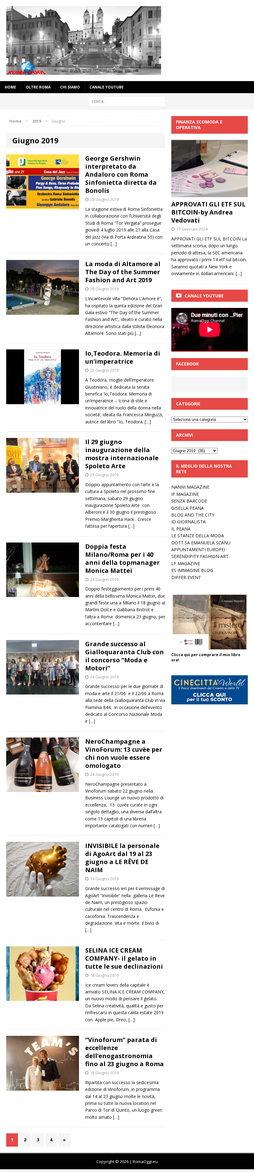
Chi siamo (70, 87)
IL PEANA (180, 529)
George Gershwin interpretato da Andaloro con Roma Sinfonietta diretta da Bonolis (121, 174)
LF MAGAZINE (185, 563)
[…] (114, 244)
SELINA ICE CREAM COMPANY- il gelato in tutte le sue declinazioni (124, 958)
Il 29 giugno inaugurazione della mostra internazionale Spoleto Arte (122, 454)
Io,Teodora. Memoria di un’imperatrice (122, 357)
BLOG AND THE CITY (192, 515)
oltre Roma (38, 87)
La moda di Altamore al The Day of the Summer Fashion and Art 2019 (122, 272)
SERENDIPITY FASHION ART (200, 556)
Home (10, 87)
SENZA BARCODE (189, 501)
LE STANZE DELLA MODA (197, 535)
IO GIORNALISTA (188, 522)
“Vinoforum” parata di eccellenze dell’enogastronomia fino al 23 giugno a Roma (124, 1052)
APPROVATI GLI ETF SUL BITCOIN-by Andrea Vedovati (208, 212)
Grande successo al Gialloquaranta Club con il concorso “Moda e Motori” (124, 656)
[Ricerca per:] (127, 101)
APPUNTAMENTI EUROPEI (198, 549)
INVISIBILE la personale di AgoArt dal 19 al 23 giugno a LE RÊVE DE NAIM (122, 857)
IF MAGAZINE (185, 494)
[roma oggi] (127, 40)
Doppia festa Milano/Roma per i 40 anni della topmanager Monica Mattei (122, 558)
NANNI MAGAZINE (190, 487)
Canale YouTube (107, 87)
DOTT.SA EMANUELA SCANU (200, 543)
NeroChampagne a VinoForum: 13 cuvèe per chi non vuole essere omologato (123, 753)
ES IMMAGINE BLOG (192, 570)
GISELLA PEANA (187, 508)
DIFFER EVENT (186, 577)
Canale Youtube (204, 296)
